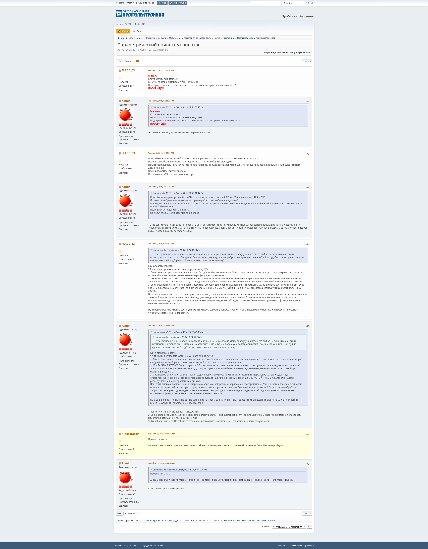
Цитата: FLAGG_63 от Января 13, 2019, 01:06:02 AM (178, 332)
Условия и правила (295, 545)
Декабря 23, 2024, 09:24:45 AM (161, 463)
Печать (307, 61)
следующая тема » (299, 52)
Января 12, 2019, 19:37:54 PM (161, 153)
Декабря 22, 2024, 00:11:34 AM (161, 433)
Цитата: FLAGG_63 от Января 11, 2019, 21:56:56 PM (178, 107)
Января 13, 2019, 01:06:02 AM (161, 243)
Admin (126, 101)
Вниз (119, 61)
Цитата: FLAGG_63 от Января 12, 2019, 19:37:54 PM (178, 193)
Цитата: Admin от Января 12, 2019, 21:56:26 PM (176, 250)
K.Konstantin (131, 434)
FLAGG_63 (128, 70)
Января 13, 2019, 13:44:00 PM (161, 325)
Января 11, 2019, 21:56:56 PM (161, 70)
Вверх (120, 513)
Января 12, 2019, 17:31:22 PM (161, 100)
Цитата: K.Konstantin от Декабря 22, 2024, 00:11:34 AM (180, 469)
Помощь (281, 545)
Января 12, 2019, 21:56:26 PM (161, 186)
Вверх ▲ (310, 545)
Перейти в (266, 526)
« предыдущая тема (275, 52)
